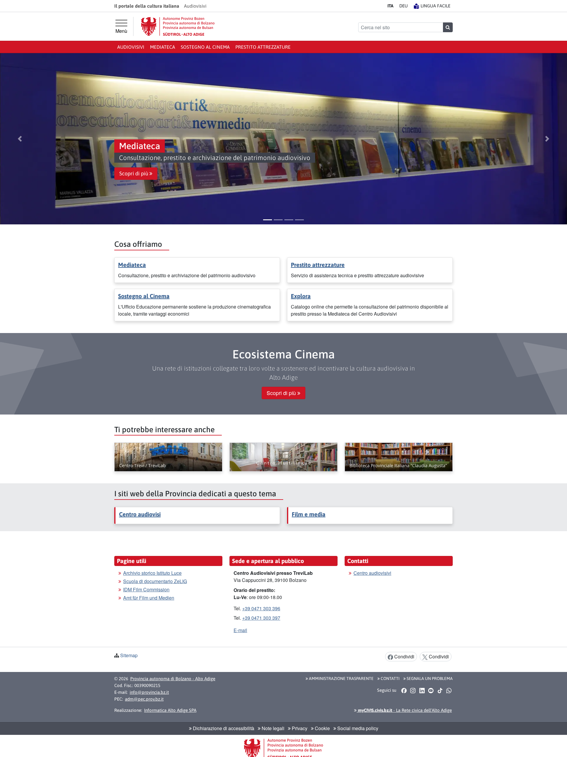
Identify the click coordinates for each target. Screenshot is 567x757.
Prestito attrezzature (263, 47)
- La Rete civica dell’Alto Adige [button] (404, 710)
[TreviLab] (168, 457)
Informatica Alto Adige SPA (170, 710)
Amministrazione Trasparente (341, 678)
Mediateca (162, 47)
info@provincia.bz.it (149, 692)
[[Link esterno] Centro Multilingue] (283, 457)
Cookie (322, 728)
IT (390, 5)
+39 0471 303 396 (261, 608)
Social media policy (357, 728)
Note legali (272, 728)
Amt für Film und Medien (148, 597)
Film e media (308, 514)
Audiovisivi (130, 47)
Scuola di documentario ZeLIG (155, 581)
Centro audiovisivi (372, 573)
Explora (301, 296)
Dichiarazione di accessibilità (223, 728)
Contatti (390, 678)
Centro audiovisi (140, 514)
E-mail (240, 630)
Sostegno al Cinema (205, 47)
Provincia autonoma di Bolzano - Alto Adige (172, 678)
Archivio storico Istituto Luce (152, 573)
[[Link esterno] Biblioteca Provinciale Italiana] (398, 457)
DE (403, 5)
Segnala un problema (429, 678)
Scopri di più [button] (134, 174)
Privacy (299, 728)
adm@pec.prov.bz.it (144, 698)
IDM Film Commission (146, 589)
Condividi (403, 656)
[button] (20, 138)
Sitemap (129, 655)
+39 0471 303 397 (261, 617)
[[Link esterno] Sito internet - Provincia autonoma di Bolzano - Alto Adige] (177, 26)
